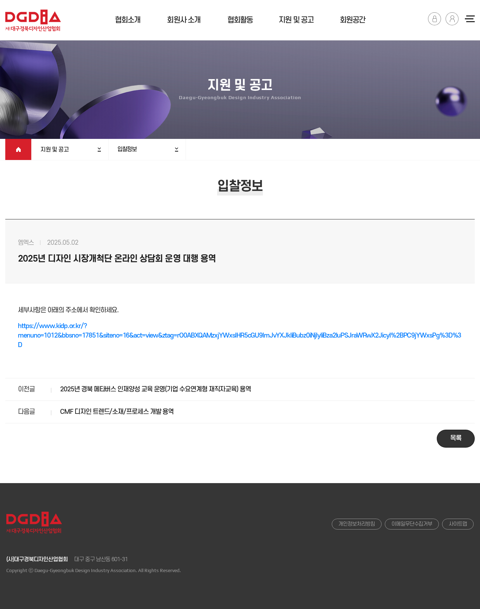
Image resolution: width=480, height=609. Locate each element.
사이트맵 (458, 524)
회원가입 (452, 18)
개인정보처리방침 (356, 524)
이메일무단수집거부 (411, 524)
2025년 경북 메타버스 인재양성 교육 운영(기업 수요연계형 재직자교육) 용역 (155, 389)
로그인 (434, 18)
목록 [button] (455, 438)
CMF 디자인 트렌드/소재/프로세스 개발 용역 (117, 412)
